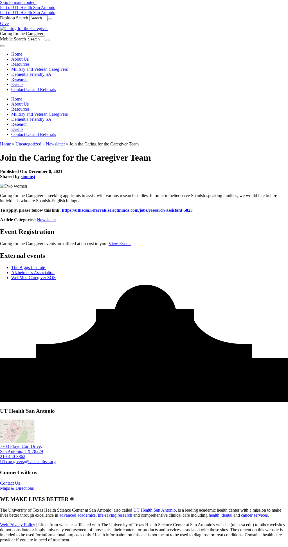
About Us (20, 104)
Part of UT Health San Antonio (27, 7)
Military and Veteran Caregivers (39, 114)
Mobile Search (13, 39)
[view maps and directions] (17, 441)
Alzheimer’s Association (33, 272)
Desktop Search (14, 17)
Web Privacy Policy (17, 524)
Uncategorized (28, 144)
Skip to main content (18, 2)
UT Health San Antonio (154, 510)
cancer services (254, 515)
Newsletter (55, 144)
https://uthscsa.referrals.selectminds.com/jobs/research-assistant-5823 (127, 210)
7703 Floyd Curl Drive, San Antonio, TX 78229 (21, 449)
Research (19, 124)
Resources (20, 109)
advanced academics (77, 515)
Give (4, 23)
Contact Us (10, 483)
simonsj (28, 176)
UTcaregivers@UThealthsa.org (28, 461)
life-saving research (115, 515)
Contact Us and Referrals (33, 134)
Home (16, 99)
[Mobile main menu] (2, 46)
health (214, 515)
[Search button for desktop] (50, 19)
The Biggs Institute (28, 267)
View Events (120, 243)
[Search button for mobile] (47, 40)
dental (227, 515)
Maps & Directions (17, 488)
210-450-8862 (12, 456)
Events (17, 129)
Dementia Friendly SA (31, 119)
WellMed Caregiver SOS (33, 277)
